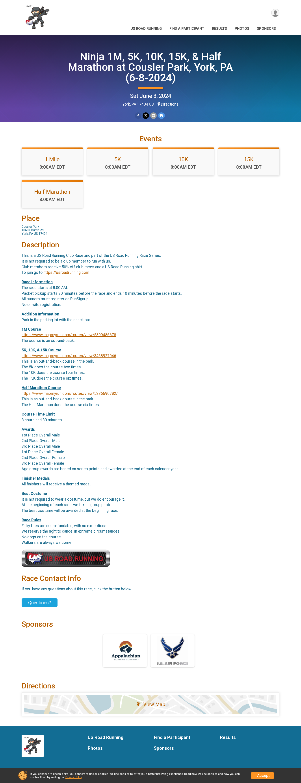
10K (183, 159)
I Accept (262, 775)
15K (249, 159)
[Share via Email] (153, 115)
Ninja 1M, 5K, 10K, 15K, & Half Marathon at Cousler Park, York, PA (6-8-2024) (150, 67)
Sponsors (266, 28)
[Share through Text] (161, 115)
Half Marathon (52, 191)
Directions (169, 104)
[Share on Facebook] (138, 115)
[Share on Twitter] (146, 115)
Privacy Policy (73, 777)
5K (117, 159)
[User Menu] (275, 13)
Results (219, 28)
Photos (242, 28)
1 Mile (52, 159)
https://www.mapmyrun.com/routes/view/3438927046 (69, 356)
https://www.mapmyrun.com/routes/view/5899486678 (69, 335)
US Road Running (146, 28)
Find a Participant (186, 28)
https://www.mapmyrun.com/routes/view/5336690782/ (70, 393)
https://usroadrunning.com (66, 272)
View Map (154, 704)
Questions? (39, 602)
